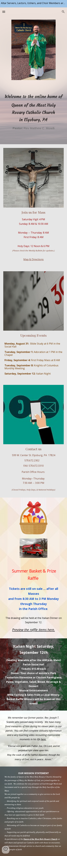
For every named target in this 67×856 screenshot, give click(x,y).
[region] (33, 3)
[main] (33, 109)
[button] (3, 11)
